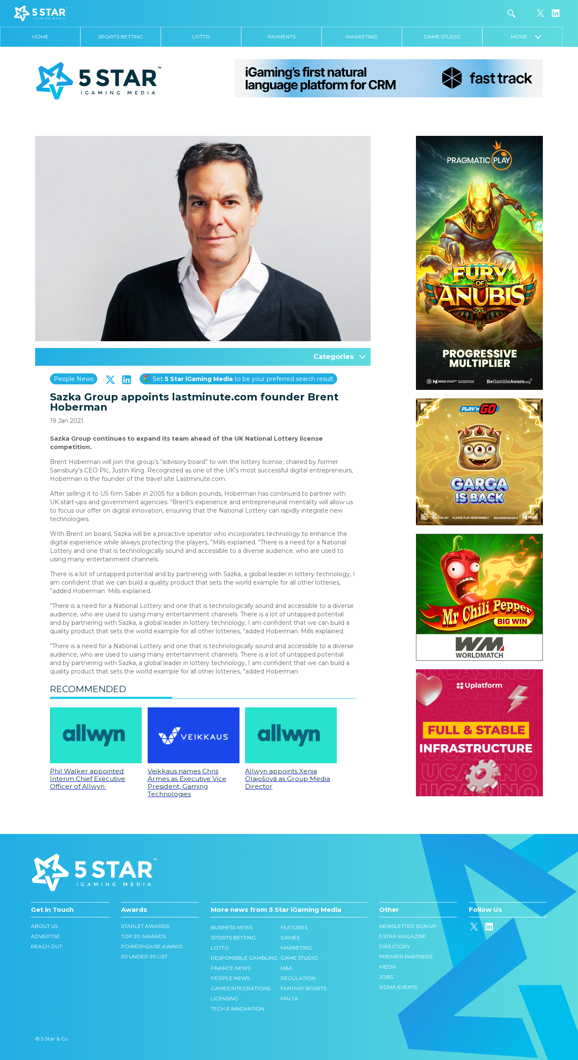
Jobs (386, 977)
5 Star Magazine (402, 936)
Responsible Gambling (244, 958)
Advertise (45, 936)
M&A (286, 968)
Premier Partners (405, 956)
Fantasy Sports (303, 988)
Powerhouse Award (152, 946)
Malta (289, 998)
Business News (232, 927)
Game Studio (442, 36)
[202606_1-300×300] (479, 538)
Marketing (361, 36)
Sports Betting (120, 36)
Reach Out (46, 946)
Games (290, 937)
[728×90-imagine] (389, 78)
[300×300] (479, 402)
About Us (44, 926)
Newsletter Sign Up (408, 926)
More (523, 36)
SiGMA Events (398, 987)
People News (74, 379)
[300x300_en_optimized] (479, 673)
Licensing (224, 998)
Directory (394, 946)
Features (294, 927)
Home (40, 36)
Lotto (201, 36)
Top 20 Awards (143, 936)
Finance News (230, 968)
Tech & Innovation (237, 1008)
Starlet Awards (145, 926)
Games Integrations (240, 988)
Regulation (298, 978)
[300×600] (479, 140)
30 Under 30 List (144, 956)
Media (387, 966)
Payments (281, 36)
